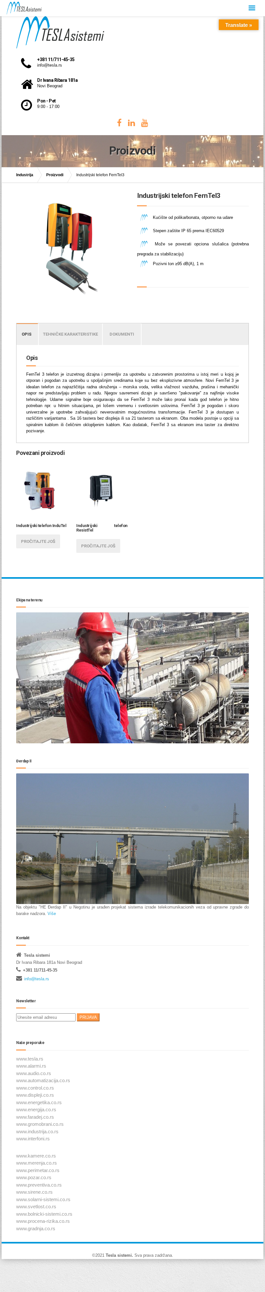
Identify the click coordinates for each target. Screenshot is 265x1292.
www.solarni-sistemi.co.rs (43, 1199)
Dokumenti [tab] (122, 334)
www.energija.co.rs (36, 1109)
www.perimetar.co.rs (37, 1170)
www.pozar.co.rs (33, 1177)
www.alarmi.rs (31, 1066)
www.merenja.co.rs (36, 1163)
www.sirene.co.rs (34, 1192)
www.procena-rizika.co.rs (43, 1221)
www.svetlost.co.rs (36, 1206)
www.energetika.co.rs (39, 1102)
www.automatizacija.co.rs (43, 1080)
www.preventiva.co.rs (39, 1185)
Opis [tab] (26, 334)
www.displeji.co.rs (35, 1095)
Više (51, 913)
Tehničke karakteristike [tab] (70, 334)
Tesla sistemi (119, 1255)
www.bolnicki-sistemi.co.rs (44, 1214)
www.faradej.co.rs (35, 1117)
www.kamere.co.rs (36, 1155)
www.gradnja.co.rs (35, 1228)
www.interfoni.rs (33, 1138)
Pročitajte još (38, 541)
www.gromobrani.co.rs (40, 1124)
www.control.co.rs (35, 1088)
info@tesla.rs (36, 978)
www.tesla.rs (29, 1058)
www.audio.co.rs (33, 1073)
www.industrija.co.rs (37, 1131)
